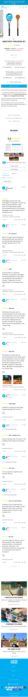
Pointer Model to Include (14, 61)
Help (13, 675)
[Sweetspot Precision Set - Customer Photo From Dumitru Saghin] (21, 155)
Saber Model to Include (14, 71)
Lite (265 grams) (7, 77)
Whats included (14, 115)
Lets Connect (14, 679)
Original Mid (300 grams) (14, 74)
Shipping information (14, 118)
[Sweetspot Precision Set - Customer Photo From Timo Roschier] (11, 159)
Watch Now (14, 629)
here (4, 98)
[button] (22, 219)
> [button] (18, 566)
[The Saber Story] (14, 640)
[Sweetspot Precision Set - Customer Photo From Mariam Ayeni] (11, 155)
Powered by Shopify (14, 695)
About (13, 671)
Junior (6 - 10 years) (19, 67)
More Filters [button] (8, 181)
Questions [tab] (14, 173)
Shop (13, 666)
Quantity (14, 55)
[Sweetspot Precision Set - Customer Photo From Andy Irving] (6, 155)
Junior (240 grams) (20, 77)
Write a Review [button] (14, 166)
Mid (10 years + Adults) (14, 63)
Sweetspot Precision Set (7, 215)
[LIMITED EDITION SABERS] (14, 588)
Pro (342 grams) (7, 67)
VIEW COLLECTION (14, 604)
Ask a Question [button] (14, 169)
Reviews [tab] (5, 173)
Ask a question (14, 121)
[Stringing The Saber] (14, 615)
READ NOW (14, 656)
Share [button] (5, 219)
